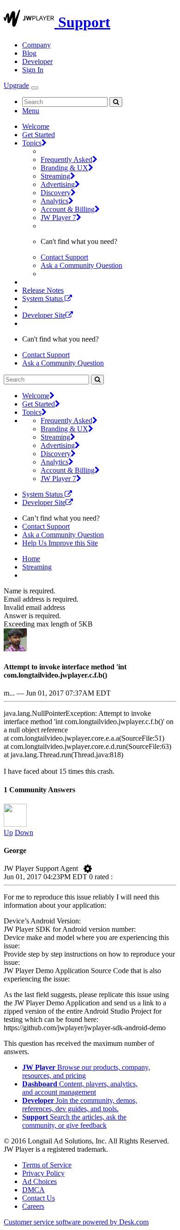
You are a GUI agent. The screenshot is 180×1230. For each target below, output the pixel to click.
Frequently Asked (66, 159)
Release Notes (43, 290)
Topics (32, 143)
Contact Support (64, 257)
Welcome (35, 126)
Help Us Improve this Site (60, 543)
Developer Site (44, 315)
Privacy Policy (43, 1173)
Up (8, 832)
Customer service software (76, 1222)
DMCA (33, 1190)
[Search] (115, 102)
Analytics (54, 201)
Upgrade (16, 85)
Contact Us (38, 1198)
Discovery (56, 193)
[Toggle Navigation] (34, 88)
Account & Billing (68, 209)
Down (24, 832)
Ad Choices (39, 1181)
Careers (33, 1206)
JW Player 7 (58, 217)
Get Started (38, 135)
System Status (43, 298)
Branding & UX (64, 168)
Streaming (55, 176)
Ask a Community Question (81, 265)
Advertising (58, 184)
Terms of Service (47, 1165)
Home (31, 559)
